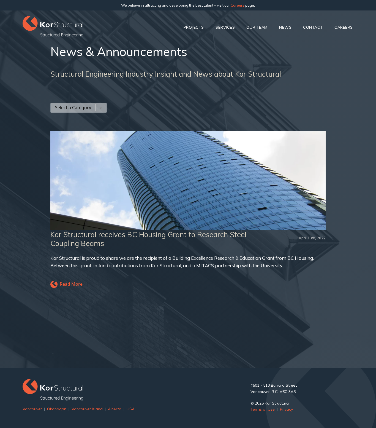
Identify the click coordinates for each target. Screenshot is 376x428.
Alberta (114, 408)
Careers (237, 5)
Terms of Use (262, 409)
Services (225, 27)
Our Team (256, 27)
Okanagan (56, 408)
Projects (194, 27)
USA (131, 408)
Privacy (286, 409)
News (285, 27)
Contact (313, 27)
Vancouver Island (87, 408)
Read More (71, 284)
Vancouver (32, 408)
